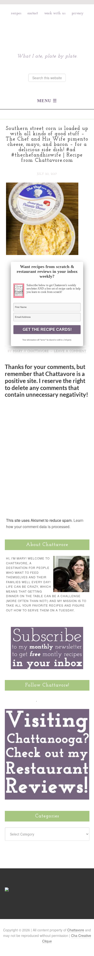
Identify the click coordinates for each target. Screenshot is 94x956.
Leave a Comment (70, 351)
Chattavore (47, 31)
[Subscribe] (64, 699)
